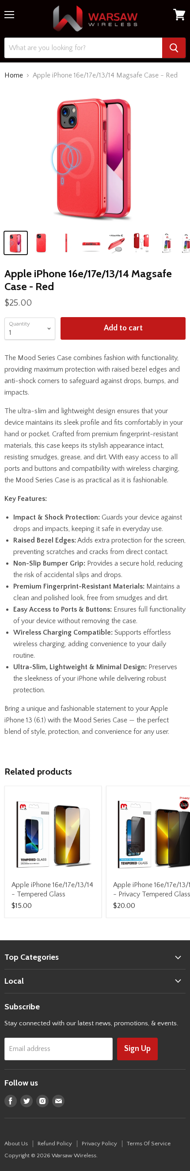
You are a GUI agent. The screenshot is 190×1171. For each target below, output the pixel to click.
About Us (16, 1143)
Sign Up (137, 1048)
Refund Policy (55, 1143)
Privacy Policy (99, 1143)
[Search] (174, 48)
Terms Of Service (149, 1143)
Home (13, 75)
